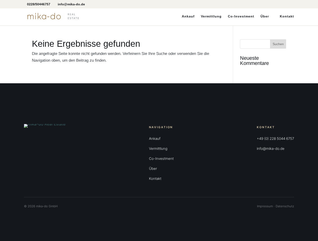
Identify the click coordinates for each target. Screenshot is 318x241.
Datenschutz (285, 206)
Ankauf (188, 16)
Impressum (265, 206)
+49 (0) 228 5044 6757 (275, 138)
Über (264, 16)
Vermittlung (211, 16)
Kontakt (287, 16)
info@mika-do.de (270, 148)
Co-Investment (241, 16)
